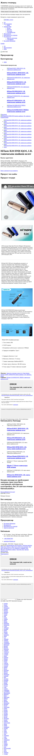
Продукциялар (8, 24)
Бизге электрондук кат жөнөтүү (9, 170)
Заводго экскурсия (12, 38)
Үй (4, 22)
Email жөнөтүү (5, 554)
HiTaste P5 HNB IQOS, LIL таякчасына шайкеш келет (16, 101)
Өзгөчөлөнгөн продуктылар (14, 545)
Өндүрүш (9, 31)
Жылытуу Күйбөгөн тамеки (8, 549)
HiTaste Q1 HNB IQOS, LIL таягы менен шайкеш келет (18, 475)
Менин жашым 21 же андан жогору (9, 11)
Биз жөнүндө (7, 36)
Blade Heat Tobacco (6, 546)
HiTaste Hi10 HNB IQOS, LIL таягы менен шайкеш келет (17, 448)
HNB (8, 25)
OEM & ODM (7, 26)
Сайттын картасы (27, 545)
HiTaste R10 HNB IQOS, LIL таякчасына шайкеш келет (16, 83)
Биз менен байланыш (9, 41)
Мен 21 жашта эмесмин (25, 11)
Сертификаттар (11, 32)
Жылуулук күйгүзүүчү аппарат (19, 546)
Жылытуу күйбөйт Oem (21, 548)
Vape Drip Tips (20, 549)
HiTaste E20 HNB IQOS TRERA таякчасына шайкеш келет (18, 110)
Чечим (8, 28)
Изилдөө (9, 29)
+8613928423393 (8, 538)
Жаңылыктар (7, 33)
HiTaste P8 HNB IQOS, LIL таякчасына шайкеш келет (16, 92)
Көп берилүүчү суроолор (10, 35)
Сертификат (10, 39)
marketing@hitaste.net (9, 541)
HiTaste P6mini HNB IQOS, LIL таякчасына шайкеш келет (17, 457)
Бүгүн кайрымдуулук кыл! (8, 492)
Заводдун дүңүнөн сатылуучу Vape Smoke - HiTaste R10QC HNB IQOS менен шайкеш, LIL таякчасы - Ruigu (16, 375)
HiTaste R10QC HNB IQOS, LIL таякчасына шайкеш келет (18, 73)
